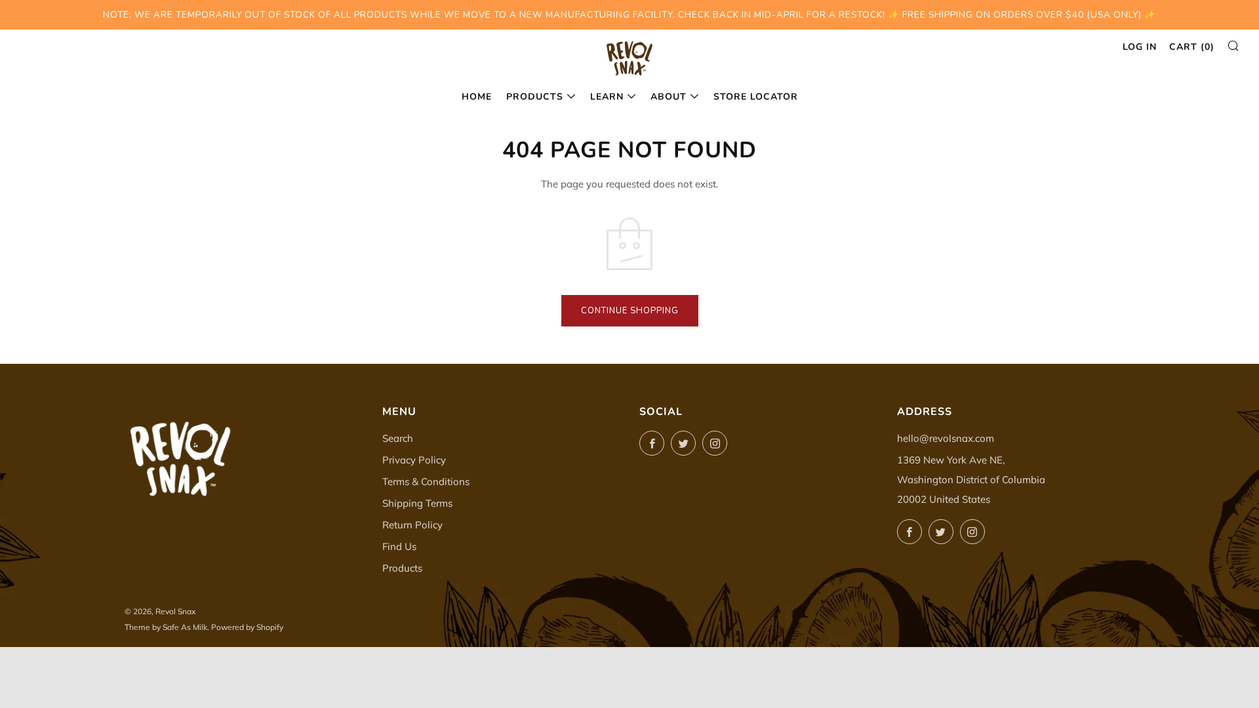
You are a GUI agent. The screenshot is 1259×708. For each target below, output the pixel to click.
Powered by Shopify (247, 627)
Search (397, 438)
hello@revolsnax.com (945, 438)
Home (477, 96)
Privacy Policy (414, 460)
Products (534, 96)
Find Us (399, 546)
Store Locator (755, 96)
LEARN (607, 96)
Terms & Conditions (426, 481)
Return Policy (412, 525)
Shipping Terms (417, 503)
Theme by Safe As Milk (166, 627)
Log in (1140, 47)
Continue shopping (630, 311)
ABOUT (668, 96)
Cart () (1191, 47)
